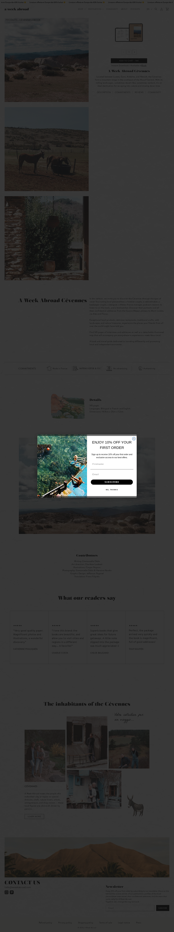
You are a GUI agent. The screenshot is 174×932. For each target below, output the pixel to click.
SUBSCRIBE (112, 482)
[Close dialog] (133, 438)
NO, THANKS (112, 490)
